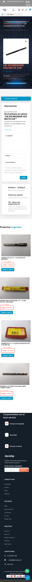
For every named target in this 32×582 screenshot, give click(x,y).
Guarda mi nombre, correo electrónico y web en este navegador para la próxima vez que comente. (15, 170)
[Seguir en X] (29, 2)
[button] (8, 71)
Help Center (7, 544)
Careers (6, 487)
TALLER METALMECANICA (19, 22)
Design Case (7, 519)
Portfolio (7, 541)
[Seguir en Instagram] (27, 5)
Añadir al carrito (8, 269)
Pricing (6, 516)
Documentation (8, 509)
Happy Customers (9, 537)
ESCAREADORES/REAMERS (13, 24)
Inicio (6, 22)
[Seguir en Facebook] (26, 2)
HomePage (7, 484)
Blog (5, 506)
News (6, 491)
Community (7, 512)
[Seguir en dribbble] (29, 5)
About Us (7, 534)
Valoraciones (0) (11, 98)
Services (6, 531)
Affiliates (7, 494)
